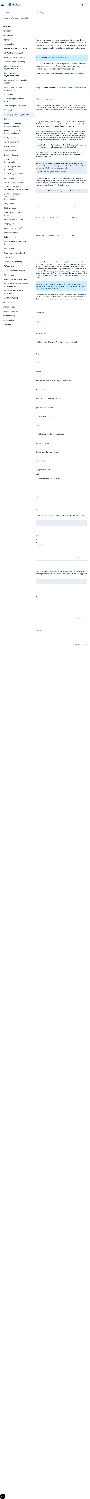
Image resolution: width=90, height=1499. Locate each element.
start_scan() (71, 299)
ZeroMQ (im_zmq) (11, 298)
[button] (4, 4)
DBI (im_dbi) (8, 94)
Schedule (65, 574)
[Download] (83, 558)
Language (6, 40)
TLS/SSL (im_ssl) (10, 257)
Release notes (8, 320)
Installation (7, 31)
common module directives (72, 88)
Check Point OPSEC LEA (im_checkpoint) (13, 88)
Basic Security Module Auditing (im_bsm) (16, 81)
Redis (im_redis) (10, 237)
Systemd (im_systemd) (13, 262)
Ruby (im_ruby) (9, 248)
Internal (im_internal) (11, 142)
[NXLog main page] (15, 4)
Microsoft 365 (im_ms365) (14, 182)
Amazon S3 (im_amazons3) (14, 57)
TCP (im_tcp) (9, 266)
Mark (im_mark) (10, 178)
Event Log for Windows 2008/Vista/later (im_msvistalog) (13, 196)
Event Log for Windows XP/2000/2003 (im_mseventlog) (16, 188)
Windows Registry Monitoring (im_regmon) (15, 242)
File (48, 107)
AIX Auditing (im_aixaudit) (13, 53)
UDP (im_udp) (9, 275)
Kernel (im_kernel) (11, 155)
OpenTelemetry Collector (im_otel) (13, 213)
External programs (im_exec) (15, 106)
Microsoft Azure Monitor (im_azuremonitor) (13, 67)
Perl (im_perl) (9, 224)
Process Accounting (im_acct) (15, 48)
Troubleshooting (9, 316)
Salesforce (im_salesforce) (14, 253)
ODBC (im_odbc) (10, 208)
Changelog (7, 324)
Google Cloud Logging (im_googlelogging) (12, 124)
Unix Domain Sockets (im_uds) (15, 279)
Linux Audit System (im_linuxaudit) (11, 160)
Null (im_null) (9, 204)
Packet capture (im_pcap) (13, 219)
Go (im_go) (8, 119)
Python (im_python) (11, 233)
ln (42, 286)
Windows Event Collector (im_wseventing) (13, 292)
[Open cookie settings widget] (2, 1496)
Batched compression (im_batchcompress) (12, 74)
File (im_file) (8, 110)
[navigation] (31, 26)
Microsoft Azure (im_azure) (14, 62)
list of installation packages (57, 57)
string (83, 105)
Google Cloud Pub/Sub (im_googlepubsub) (12, 131)
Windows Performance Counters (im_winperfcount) (16, 285)
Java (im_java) (9, 146)
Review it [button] (39, 630)
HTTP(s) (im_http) (10, 137)
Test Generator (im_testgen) (14, 271)
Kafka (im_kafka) (10, 151)
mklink (70, 284)
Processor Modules (10, 311)
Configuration (8, 35)
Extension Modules (10, 307)
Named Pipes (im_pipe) (13, 228)
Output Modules (9, 302)
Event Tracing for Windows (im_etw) (14, 100)
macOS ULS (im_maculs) (13, 174)
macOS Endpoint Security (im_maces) (13, 168)
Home (7, 13)
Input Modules (8, 44)
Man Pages (7, 26)
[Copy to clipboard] (85, 558)
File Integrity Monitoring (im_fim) (16, 115)
